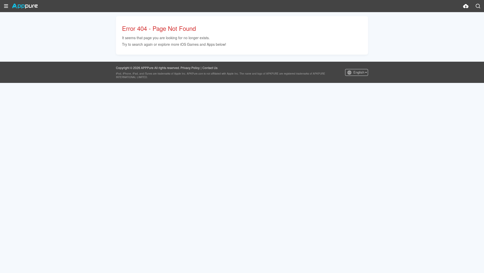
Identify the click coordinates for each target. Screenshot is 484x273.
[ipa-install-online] (466, 6)
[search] (478, 6)
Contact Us (210, 67)
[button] (6, 6)
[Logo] (25, 6)
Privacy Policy (190, 67)
